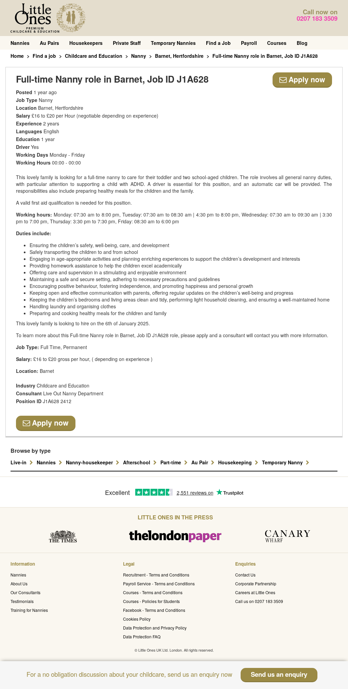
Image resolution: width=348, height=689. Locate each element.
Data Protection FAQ (141, 636)
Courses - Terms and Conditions (152, 592)
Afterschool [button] (137, 462)
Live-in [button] (19, 462)
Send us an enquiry (279, 674)
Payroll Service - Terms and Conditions (159, 583)
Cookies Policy (137, 619)
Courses (276, 42)
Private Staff (127, 42)
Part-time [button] (171, 462)
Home (17, 55)
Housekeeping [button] (235, 462)
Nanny (138, 55)
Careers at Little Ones (255, 592)
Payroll (249, 42)
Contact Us (245, 575)
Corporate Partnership (255, 583)
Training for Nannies (29, 610)
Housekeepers (86, 42)
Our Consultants (25, 592)
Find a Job (218, 42)
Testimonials (22, 601)
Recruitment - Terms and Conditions (156, 575)
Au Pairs (49, 42)
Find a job (44, 55)
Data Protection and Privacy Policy (155, 628)
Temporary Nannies (173, 42)
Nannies (20, 42)
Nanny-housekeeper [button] (90, 462)
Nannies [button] (47, 462)
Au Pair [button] (200, 462)
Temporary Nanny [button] (283, 462)
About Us (19, 583)
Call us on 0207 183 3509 (259, 601)
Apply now (305, 79)
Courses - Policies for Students (151, 601)
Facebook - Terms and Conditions (154, 610)
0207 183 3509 (317, 18)
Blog (302, 42)
